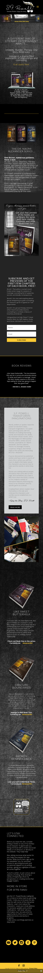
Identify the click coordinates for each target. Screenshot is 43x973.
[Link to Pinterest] (34, 944)
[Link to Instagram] (21, 944)
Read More (15, 507)
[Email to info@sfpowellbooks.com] (8, 944)
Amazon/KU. (27, 784)
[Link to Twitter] (15, 944)
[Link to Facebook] (28, 944)
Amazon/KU (28, 643)
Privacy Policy (33, 968)
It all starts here (21, 64)
